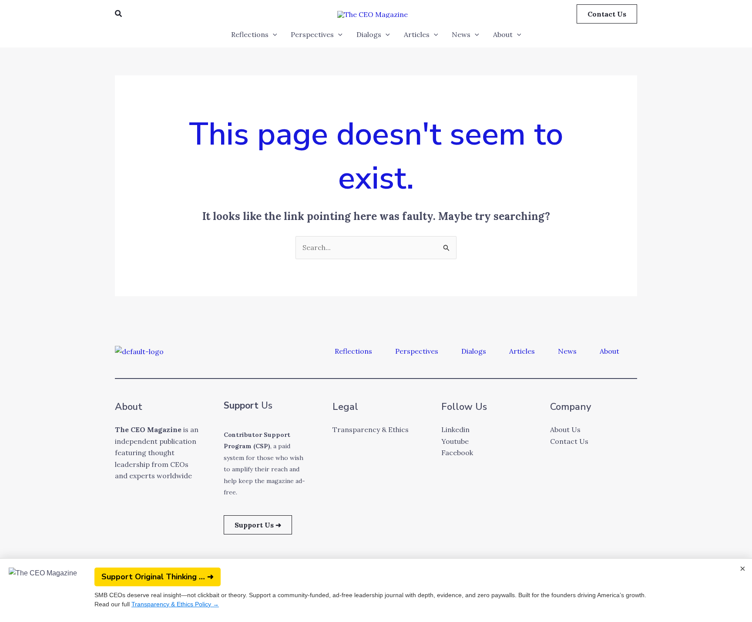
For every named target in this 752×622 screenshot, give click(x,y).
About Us (565, 429)
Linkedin (455, 429)
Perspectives (312, 34)
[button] (119, 14)
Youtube (455, 441)
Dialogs (368, 34)
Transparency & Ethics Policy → (175, 604)
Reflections (250, 34)
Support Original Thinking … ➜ (157, 576)
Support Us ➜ (258, 525)
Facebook (457, 452)
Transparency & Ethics (370, 429)
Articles (417, 34)
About (503, 34)
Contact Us (569, 441)
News (461, 34)
